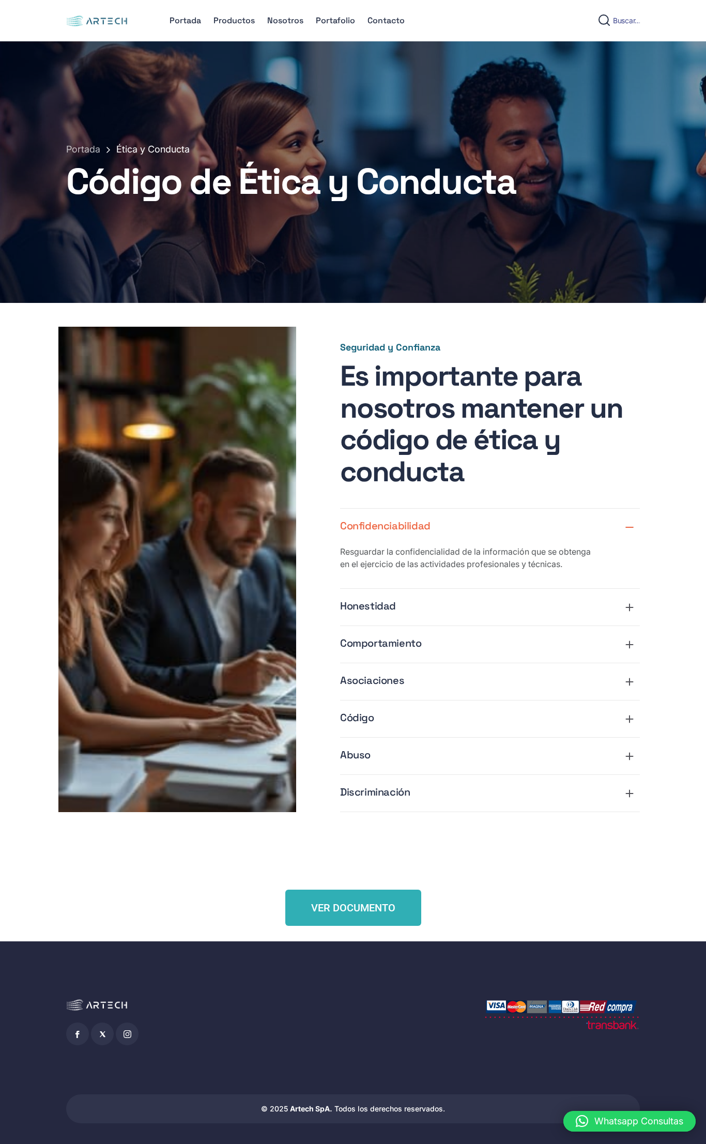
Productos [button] (234, 20)
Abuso (355, 754)
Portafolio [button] (335, 20)
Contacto (386, 20)
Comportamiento (380, 643)
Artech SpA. (311, 1108)
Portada (185, 20)
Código (357, 717)
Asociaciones (372, 680)
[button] (629, 1121)
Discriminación (375, 792)
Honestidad (368, 606)
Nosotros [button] (285, 20)
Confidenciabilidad (385, 525)
